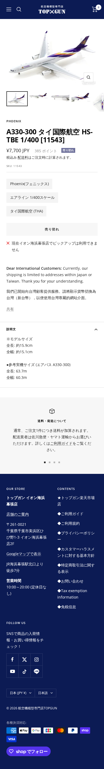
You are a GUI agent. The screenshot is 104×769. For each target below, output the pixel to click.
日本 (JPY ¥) (18, 693)
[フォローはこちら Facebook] (12, 659)
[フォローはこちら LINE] (36, 671)
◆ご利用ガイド (70, 513)
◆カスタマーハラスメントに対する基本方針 (76, 552)
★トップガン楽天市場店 (76, 501)
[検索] (19, 9)
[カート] (95, 9)
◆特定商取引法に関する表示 (76, 568)
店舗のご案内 (17, 514)
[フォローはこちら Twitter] (24, 659)
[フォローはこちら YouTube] (12, 671)
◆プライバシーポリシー (76, 536)
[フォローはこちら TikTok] (24, 671)
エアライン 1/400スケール (32, 197)
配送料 (23, 157)
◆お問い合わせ (70, 581)
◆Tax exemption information (72, 594)
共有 (10, 308)
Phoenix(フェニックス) (29, 183)
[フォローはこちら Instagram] (36, 659)
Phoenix (13, 121)
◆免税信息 (66, 606)
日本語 (43, 693)
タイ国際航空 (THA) (26, 211)
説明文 (11, 329)
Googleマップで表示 (23, 553)
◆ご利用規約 (68, 523)
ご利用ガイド (61, 443)
